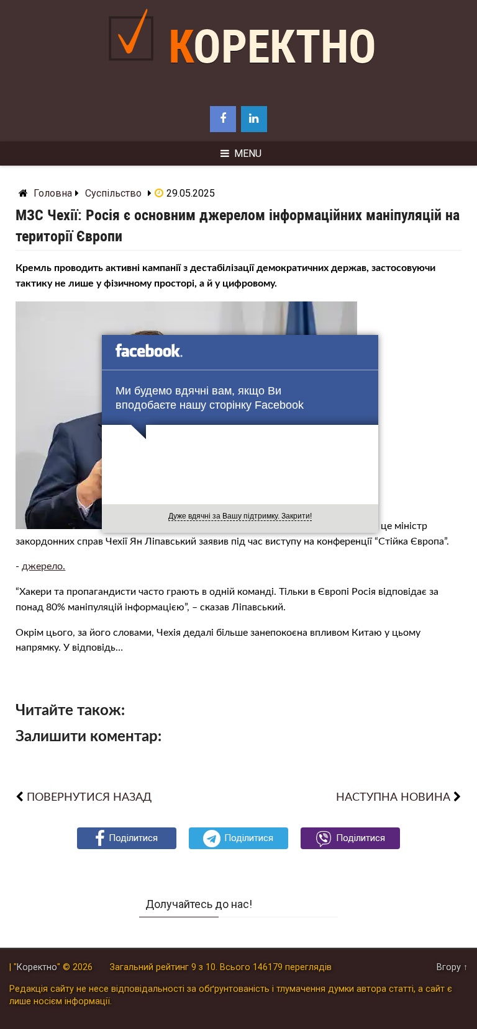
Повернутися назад (89, 797)
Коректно (272, 47)
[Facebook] (223, 119)
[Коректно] (134, 70)
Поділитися (133, 838)
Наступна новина (393, 797)
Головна (53, 193)
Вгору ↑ (452, 967)
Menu (247, 153)
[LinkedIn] (254, 119)
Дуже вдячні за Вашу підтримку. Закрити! (240, 516)
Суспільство (113, 193)
